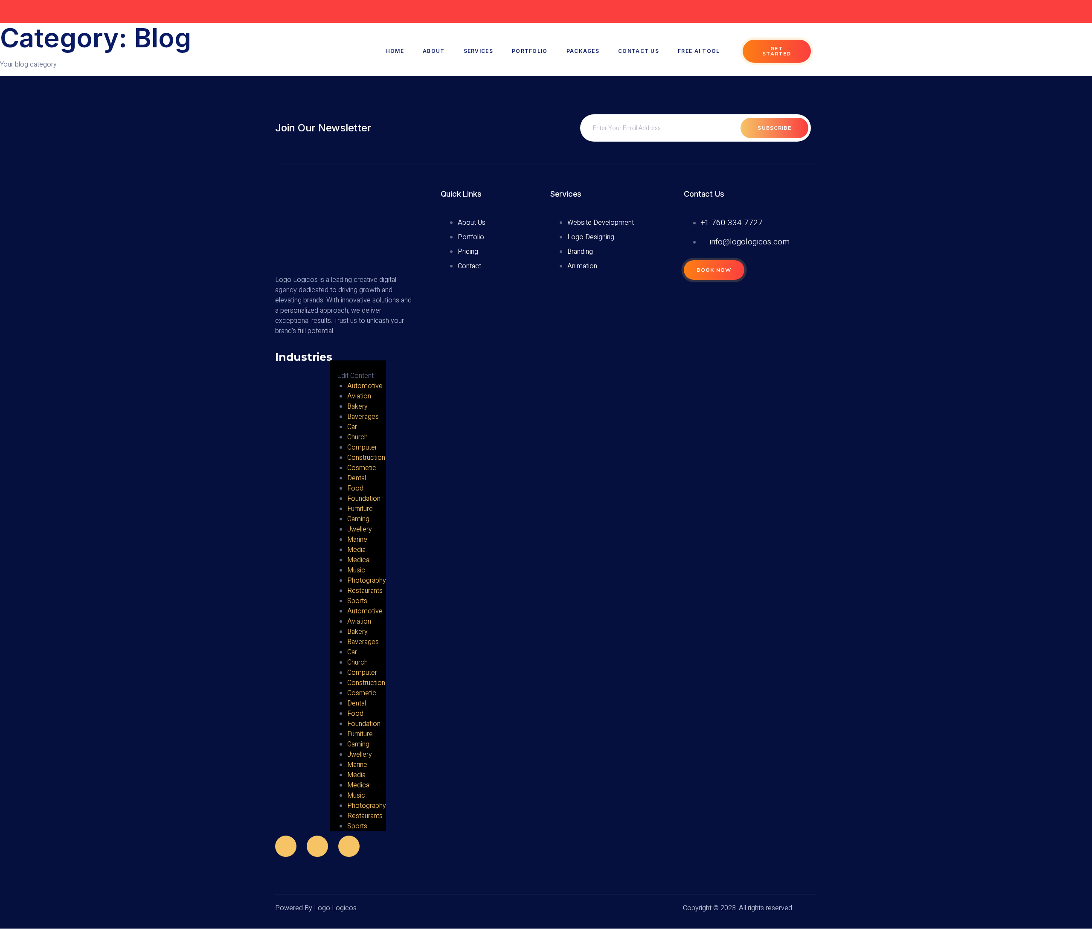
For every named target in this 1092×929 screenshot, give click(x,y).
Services (478, 51)
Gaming (358, 519)
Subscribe (774, 128)
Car (352, 427)
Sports (357, 601)
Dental (356, 478)
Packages (582, 51)
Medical (359, 560)
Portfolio (530, 51)
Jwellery (359, 529)
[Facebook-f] (285, 846)
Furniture (360, 509)
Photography (366, 580)
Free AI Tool (699, 51)
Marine (357, 539)
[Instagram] (349, 846)
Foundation (363, 499)
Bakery (357, 406)
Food (355, 488)
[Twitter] (317, 846)
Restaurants (365, 591)
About (434, 51)
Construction (366, 458)
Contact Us (638, 51)
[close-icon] (336, 366)
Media (356, 550)
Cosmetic (361, 468)
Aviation (359, 396)
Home (395, 51)
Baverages (363, 417)
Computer (362, 447)
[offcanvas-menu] (333, 355)
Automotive (365, 386)
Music (356, 570)
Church (357, 437)
